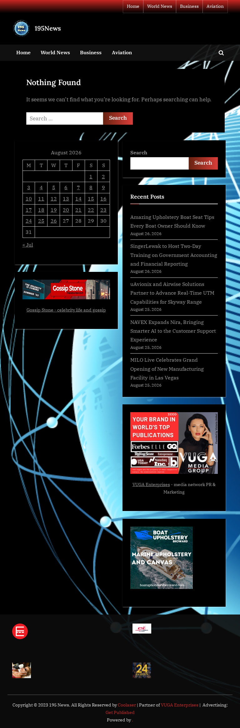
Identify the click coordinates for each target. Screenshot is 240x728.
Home (133, 6)
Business (189, 6)
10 (29, 198)
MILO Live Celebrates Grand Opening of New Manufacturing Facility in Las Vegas (167, 368)
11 (41, 198)
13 (66, 198)
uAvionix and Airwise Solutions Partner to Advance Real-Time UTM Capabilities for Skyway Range (172, 293)
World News (159, 6)
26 (54, 220)
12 (54, 198)
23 (103, 209)
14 (78, 198)
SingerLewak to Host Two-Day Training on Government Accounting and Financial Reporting (173, 255)
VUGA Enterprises (151, 484)
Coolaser (127, 705)
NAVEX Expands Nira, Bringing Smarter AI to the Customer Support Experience (173, 331)
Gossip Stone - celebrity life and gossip (66, 310)
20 (66, 209)
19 (54, 209)
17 (29, 209)
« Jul (27, 244)
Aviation (215, 6)
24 (29, 220)
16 (103, 198)
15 (91, 198)
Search (138, 152)
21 (78, 209)
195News (48, 28)
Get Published (120, 712)
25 (41, 220)
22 (91, 209)
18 (41, 209)
